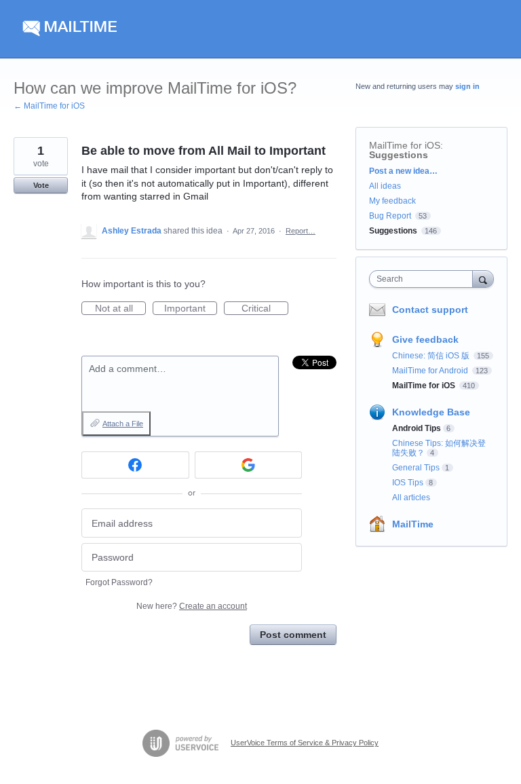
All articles (411, 497)
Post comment (293, 634)
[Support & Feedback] (142, 29)
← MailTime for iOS (49, 106)
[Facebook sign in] (135, 465)
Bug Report (390, 216)
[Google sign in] (249, 465)
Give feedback (425, 339)
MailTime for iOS (404, 145)
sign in (467, 86)
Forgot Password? (119, 582)
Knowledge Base (431, 412)
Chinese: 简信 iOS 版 (431, 355)
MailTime (412, 524)
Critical (265, 309)
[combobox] (424, 279)
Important (190, 309)
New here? (191, 606)
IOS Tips (407, 482)
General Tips (416, 467)
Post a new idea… (403, 171)
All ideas (385, 186)
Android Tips (416, 428)
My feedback (392, 201)
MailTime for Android (431, 370)
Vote (41, 185)
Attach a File (122, 423)
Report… (300, 231)
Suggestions (398, 154)
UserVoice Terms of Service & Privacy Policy (305, 743)
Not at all (120, 309)
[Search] (483, 278)
